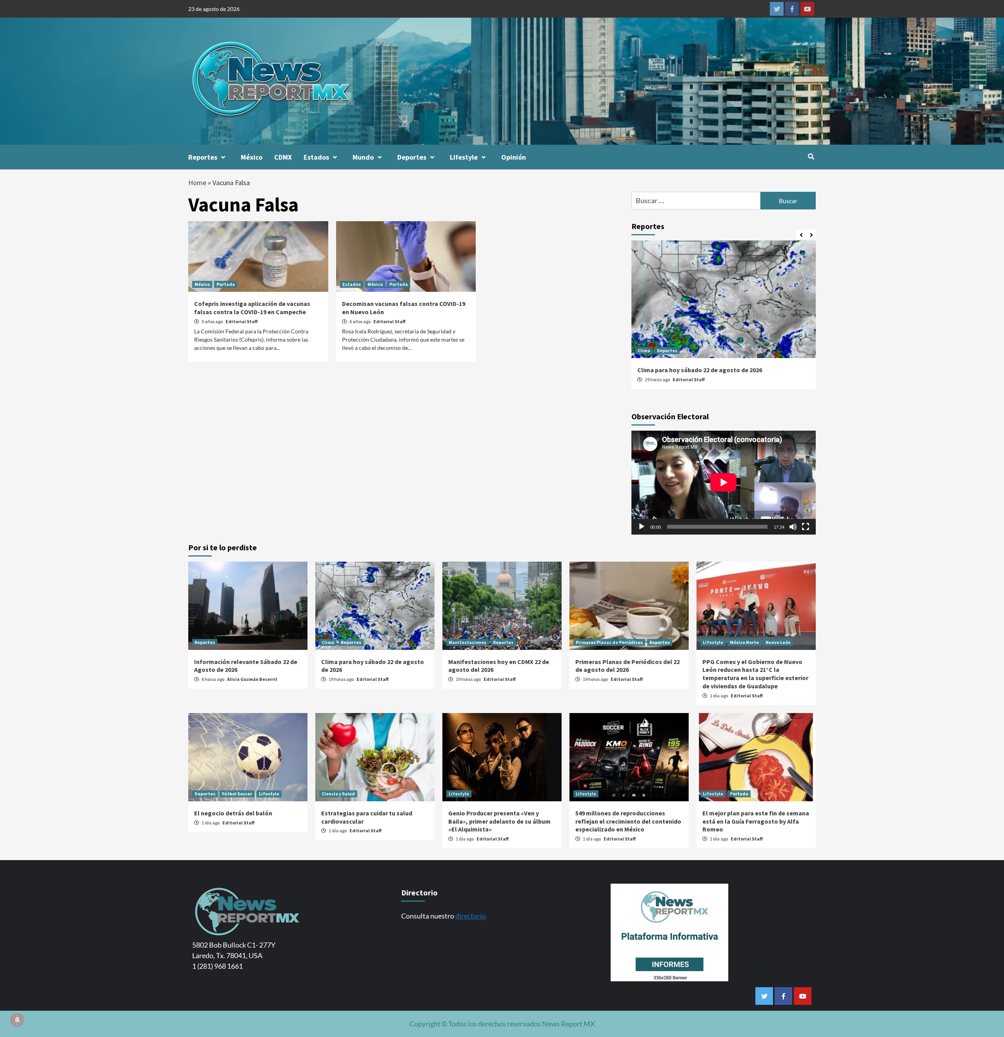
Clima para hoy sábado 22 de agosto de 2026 (699, 370)
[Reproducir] (642, 527)
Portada (225, 284)
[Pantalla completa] (805, 527)
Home (197, 182)
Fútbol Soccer (237, 794)
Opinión (513, 157)
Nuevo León (778, 642)
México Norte (744, 642)
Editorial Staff (242, 321)
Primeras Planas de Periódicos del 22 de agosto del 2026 (627, 666)
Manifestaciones (467, 642)
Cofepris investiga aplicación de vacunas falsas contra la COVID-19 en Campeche (252, 308)
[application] (723, 482)
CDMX (283, 157)
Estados (316, 157)
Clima (644, 350)
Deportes (411, 157)
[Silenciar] (793, 527)
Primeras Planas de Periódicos (609, 642)
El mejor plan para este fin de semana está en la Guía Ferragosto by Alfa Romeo (755, 821)
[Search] (811, 156)
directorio (470, 915)
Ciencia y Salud (338, 794)
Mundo (363, 157)
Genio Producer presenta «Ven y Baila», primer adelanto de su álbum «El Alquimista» (499, 821)
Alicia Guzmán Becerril (252, 679)
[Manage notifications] (17, 1019)
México (251, 157)
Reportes (202, 157)
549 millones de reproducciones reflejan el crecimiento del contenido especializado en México (628, 821)
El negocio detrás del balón (233, 813)
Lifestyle (464, 157)
